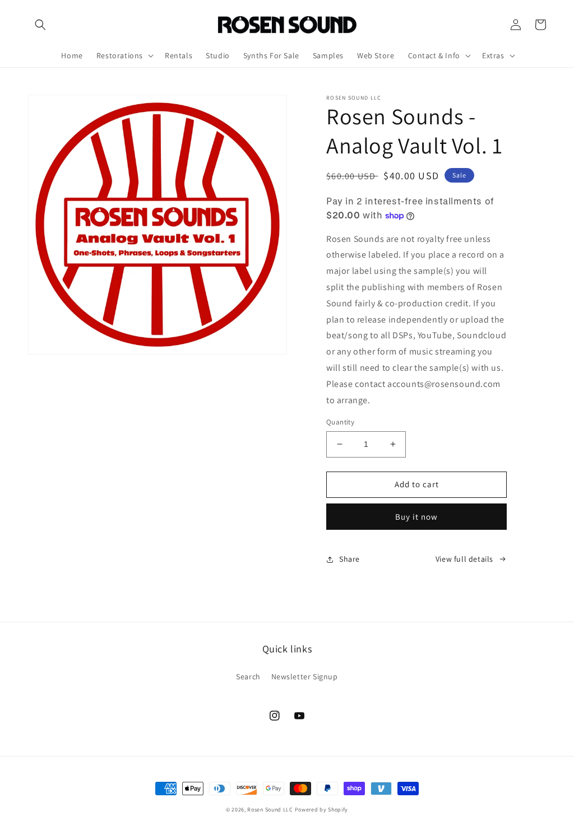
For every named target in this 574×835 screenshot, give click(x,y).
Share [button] (349, 559)
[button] (40, 24)
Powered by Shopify (322, 809)
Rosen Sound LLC (270, 809)
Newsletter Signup (304, 676)
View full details (464, 559)
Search (248, 676)
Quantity (340, 422)
